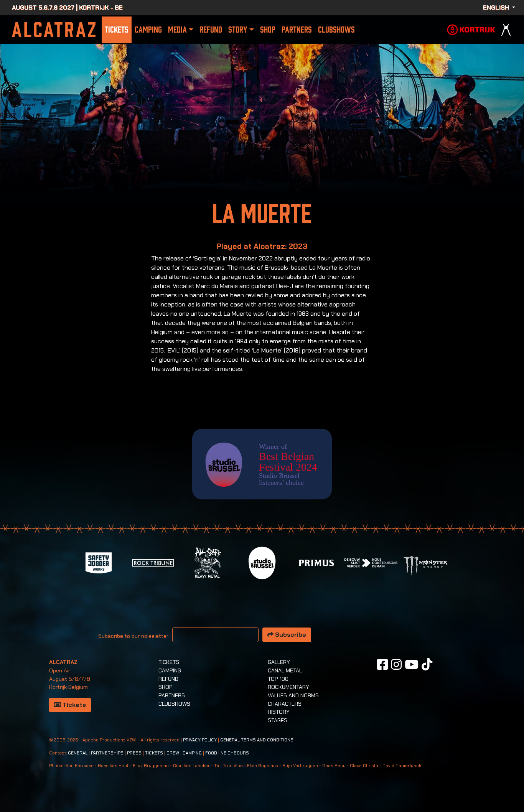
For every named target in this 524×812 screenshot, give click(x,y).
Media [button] (177, 30)
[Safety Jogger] (98, 562)
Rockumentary (288, 687)
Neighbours (235, 753)
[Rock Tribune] (153, 562)
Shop (267, 30)
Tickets (117, 30)
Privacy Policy (200, 740)
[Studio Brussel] (262, 562)
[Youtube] (412, 664)
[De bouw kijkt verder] (370, 562)
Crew (172, 753)
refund (210, 30)
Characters (285, 703)
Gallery (279, 662)
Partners (297, 30)
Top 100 (278, 678)
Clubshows (336, 30)
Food (211, 753)
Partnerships (107, 753)
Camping (148, 30)
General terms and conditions (256, 740)
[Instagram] (396, 664)
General (77, 753)
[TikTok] (427, 664)
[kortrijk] (471, 29)
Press (134, 753)
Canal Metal (285, 670)
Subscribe (290, 635)
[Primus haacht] (316, 562)
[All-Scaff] (207, 562)
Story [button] (237, 30)
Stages (277, 720)
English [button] (497, 7)
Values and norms (293, 695)
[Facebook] (382, 664)
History (279, 711)
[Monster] (425, 565)
